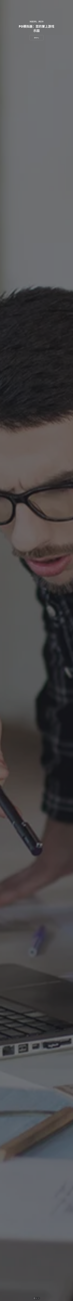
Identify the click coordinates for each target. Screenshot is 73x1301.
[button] (34, 1298)
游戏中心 (36, 37)
